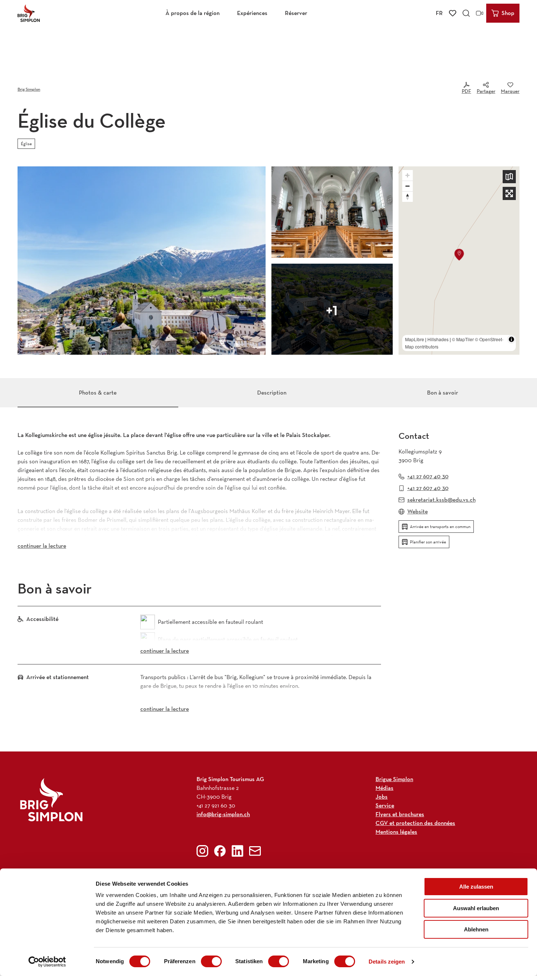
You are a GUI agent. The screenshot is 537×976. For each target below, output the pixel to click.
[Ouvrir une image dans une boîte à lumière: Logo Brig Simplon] (51, 799)
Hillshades (438, 339)
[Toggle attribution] (511, 339)
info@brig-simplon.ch (223, 814)
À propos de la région (192, 13)
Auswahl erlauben (476, 908)
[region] (459, 260)
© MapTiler (463, 339)
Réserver (296, 13)
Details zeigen (387, 961)
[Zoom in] (407, 175)
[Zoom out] (407, 186)
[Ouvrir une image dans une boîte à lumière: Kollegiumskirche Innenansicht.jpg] (332, 212)
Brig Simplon (29, 89)
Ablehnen (476, 929)
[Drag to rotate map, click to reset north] (407, 196)
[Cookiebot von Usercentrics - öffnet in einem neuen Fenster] (47, 961)
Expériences (252, 13)
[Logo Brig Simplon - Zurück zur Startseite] (29, 13)
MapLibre (414, 339)
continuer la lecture (42, 546)
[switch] (211, 961)
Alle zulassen (476, 886)
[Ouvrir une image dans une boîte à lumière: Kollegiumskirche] (142, 260)
